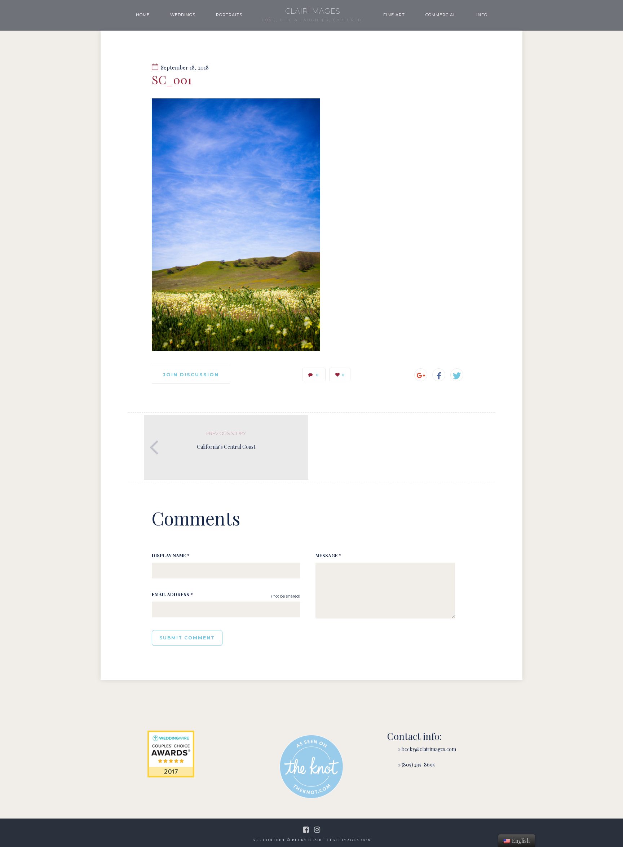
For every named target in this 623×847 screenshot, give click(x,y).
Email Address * (172, 594)
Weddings (182, 14)
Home (143, 14)
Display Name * (170, 555)
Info (481, 14)
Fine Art (394, 14)
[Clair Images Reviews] (170, 754)
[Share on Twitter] (456, 374)
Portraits (229, 14)
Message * (328, 555)
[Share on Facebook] (438, 374)
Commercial (440, 14)
